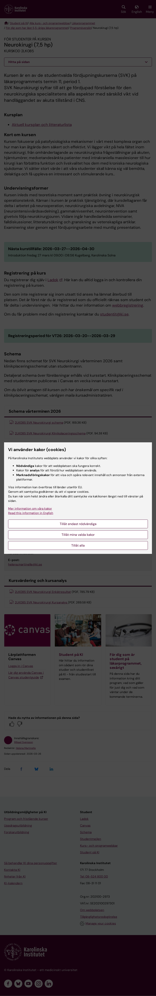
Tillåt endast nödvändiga (78, 524)
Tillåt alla (78, 545)
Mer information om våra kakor (30, 509)
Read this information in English (30, 513)
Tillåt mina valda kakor (78, 535)
